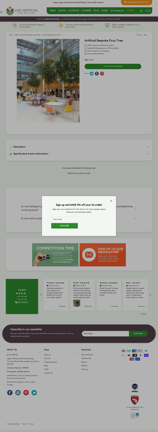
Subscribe (64, 226)
